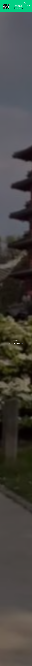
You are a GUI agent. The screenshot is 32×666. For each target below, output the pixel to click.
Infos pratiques (16, 340)
